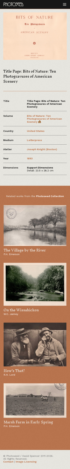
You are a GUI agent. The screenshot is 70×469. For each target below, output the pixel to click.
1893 (30, 158)
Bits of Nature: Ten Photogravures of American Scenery (44, 118)
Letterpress (34, 140)
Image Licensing (26, 461)
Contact (8, 461)
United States (36, 131)
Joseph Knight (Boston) (42, 149)
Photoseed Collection (50, 196)
